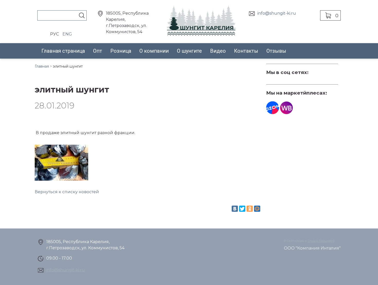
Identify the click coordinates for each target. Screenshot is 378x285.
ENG (67, 34)
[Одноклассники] (250, 209)
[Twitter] (242, 209)
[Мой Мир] (257, 209)
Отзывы (276, 51)
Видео (218, 51)
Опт (97, 51)
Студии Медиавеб (321, 241)
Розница (120, 51)
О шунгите (189, 51)
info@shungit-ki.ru (276, 13)
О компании (154, 51)
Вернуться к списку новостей (67, 191)
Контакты (246, 51)
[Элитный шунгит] (61, 163)
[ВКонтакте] (235, 209)
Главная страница (63, 51)
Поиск (82, 15)
